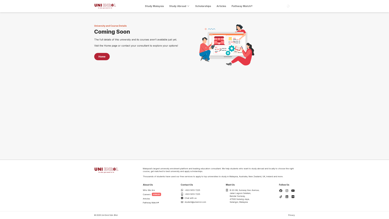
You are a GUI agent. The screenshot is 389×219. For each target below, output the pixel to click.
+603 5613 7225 (192, 190)
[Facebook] (281, 190)
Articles (221, 6)
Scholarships (203, 6)
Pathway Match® (242, 6)
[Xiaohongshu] (293, 196)
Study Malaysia (154, 6)
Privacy (291, 215)
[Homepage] (105, 6)
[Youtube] (293, 190)
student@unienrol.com (195, 202)
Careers (147, 194)
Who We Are (149, 190)
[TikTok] (281, 196)
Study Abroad (177, 6)
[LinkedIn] (287, 196)
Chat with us (191, 198)
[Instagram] (287, 190)
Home (101, 56)
